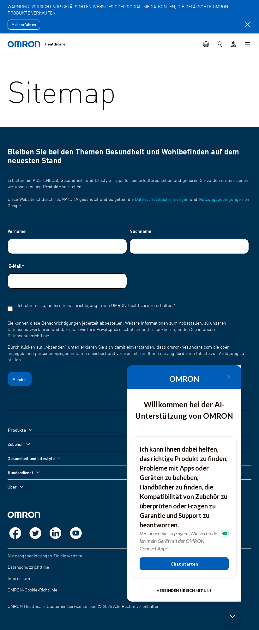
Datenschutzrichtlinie (28, 567)
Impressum (19, 579)
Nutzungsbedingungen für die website (45, 556)
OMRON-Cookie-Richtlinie (32, 590)
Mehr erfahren (24, 24)
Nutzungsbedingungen (221, 199)
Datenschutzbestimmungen (162, 199)
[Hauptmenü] (247, 44)
